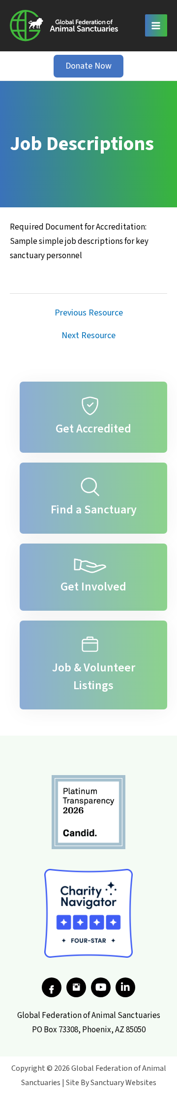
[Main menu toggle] (156, 25)
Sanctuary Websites (123, 1082)
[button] (88, 66)
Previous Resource (89, 313)
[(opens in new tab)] (88, 812)
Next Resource (88, 335)
